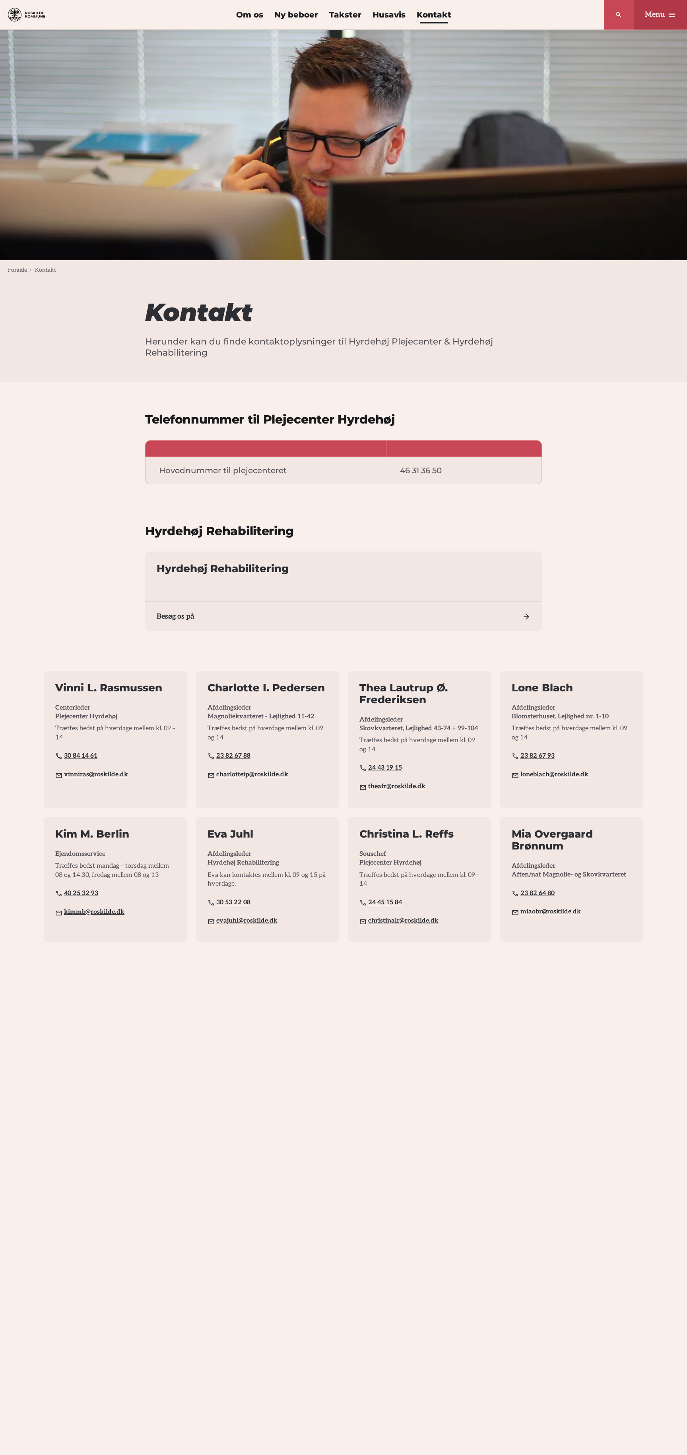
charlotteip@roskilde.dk (252, 774)
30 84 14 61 (80, 756)
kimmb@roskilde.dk (94, 912)
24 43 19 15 (385, 768)
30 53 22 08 (233, 902)
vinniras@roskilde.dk (96, 774)
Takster (345, 14)
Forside (17, 270)
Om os (249, 14)
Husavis (389, 14)
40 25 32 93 (81, 893)
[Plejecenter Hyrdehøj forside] (26, 14)
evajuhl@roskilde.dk (247, 921)
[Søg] (619, 15)
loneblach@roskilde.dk (554, 774)
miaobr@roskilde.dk (550, 911)
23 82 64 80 (537, 893)
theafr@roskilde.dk (396, 786)
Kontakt (434, 14)
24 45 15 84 (385, 902)
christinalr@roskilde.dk (403, 921)
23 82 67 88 (233, 756)
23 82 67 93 (537, 756)
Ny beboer (296, 14)
